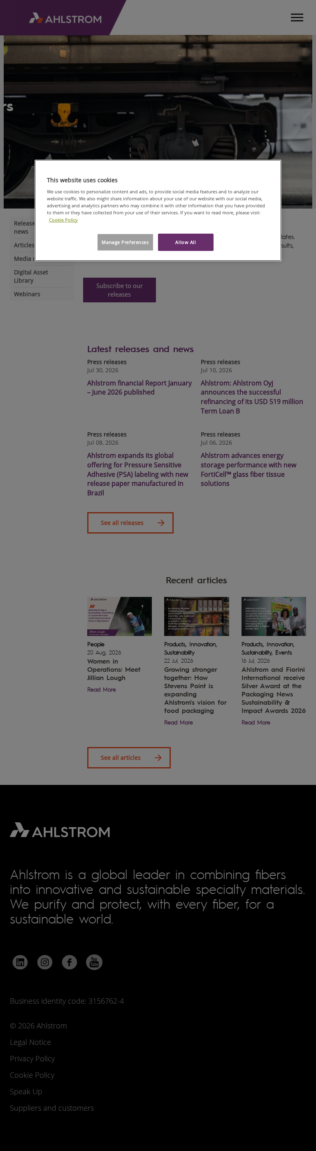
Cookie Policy (63, 219)
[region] (158, 210)
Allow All (185, 242)
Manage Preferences (125, 242)
